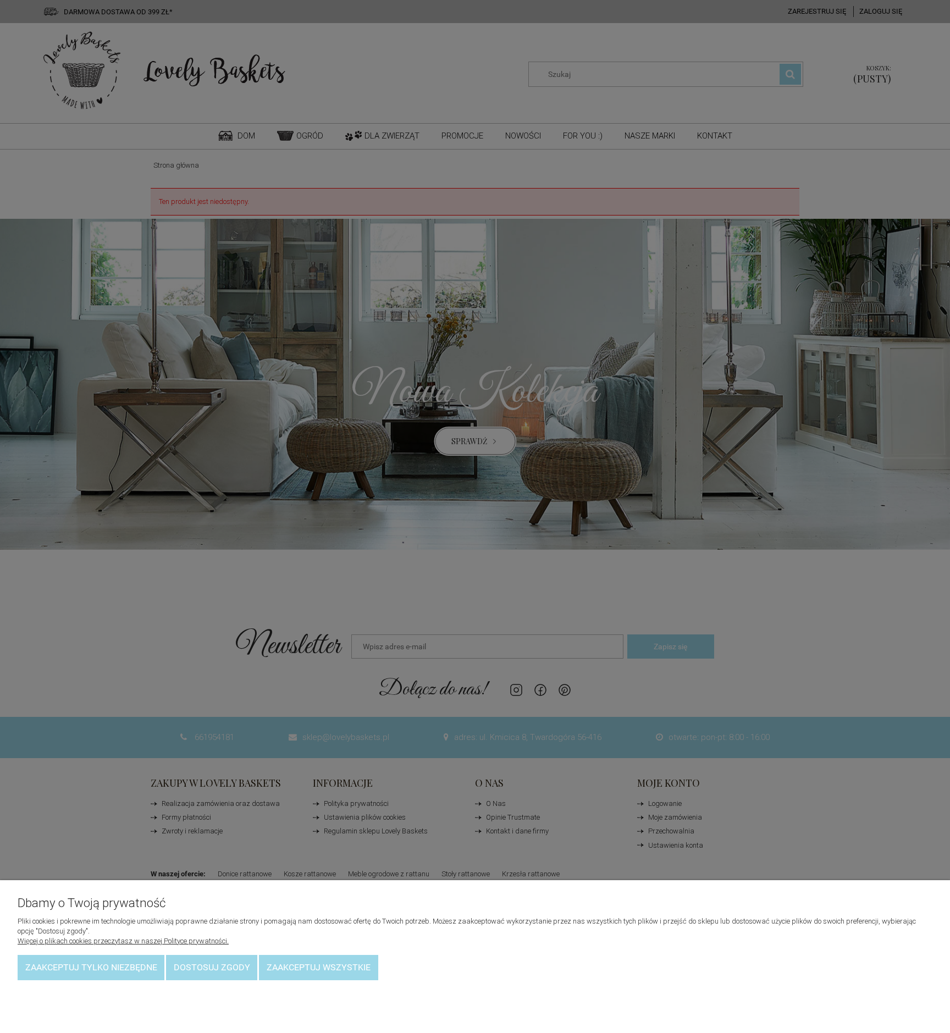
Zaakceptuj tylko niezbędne (91, 967)
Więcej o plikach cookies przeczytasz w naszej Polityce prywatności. (123, 941)
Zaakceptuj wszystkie (319, 967)
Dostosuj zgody (212, 967)
